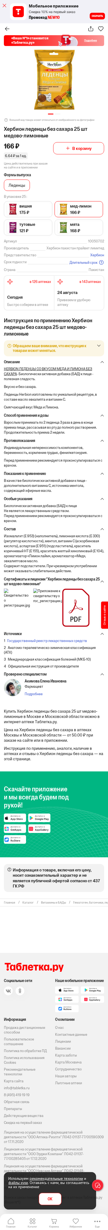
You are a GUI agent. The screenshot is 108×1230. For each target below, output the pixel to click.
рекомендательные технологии (56, 1178)
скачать (97, 16)
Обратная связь (16, 1101)
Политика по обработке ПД (25, 1051)
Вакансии (63, 1048)
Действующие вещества (23, 1115)
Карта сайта (14, 1081)
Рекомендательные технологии (19, 1071)
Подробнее (34, 694)
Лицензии (63, 1041)
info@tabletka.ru (17, 1088)
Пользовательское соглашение (19, 1041)
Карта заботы (66, 1055)
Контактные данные (71, 1034)
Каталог (32, 1226)
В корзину (82, 148)
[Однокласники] (20, 990)
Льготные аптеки (68, 1083)
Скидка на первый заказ (23, 1122)
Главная (11, 1226)
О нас (59, 1027)
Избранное (76, 1226)
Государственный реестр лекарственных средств (47, 640)
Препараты (13, 1108)
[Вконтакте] (8, 990)
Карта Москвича (68, 1062)
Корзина (54, 1226)
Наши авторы (66, 1076)
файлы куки (18, 1182)
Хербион (97, 255)
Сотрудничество (68, 1069)
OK (50, 1199)
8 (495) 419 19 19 (17, 1095)
